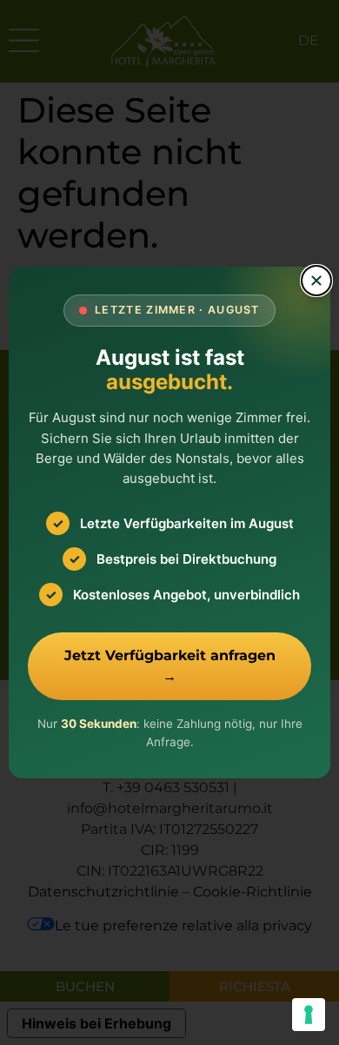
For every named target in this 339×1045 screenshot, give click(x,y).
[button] (316, 280)
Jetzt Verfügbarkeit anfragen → (170, 666)
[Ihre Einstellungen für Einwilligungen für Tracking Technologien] (308, 1014)
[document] (169, 522)
